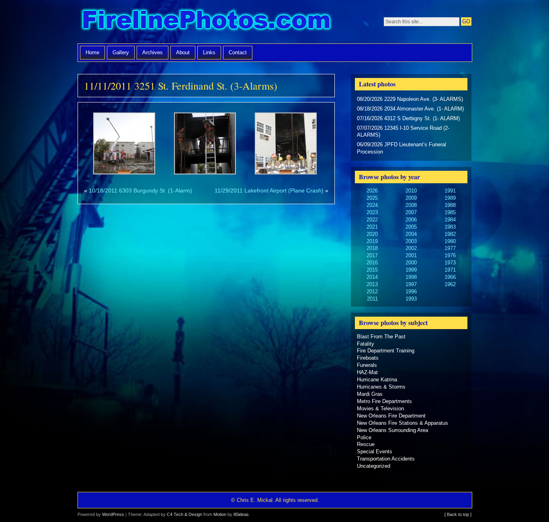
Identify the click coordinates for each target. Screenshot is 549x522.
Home (92, 52)
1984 (450, 220)
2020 (372, 234)
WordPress (113, 514)
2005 (411, 227)
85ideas (241, 514)
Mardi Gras (370, 394)
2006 (411, 220)
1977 (450, 248)
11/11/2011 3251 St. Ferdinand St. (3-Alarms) (180, 85)
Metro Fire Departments (384, 401)
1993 (411, 299)
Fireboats (368, 358)
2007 (411, 212)
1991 (450, 191)
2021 (372, 227)
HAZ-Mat (367, 372)
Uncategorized (373, 466)
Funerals (367, 365)
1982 (450, 234)
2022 (372, 220)
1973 (450, 263)
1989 (450, 198)
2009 (411, 198)
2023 (372, 212)
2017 (372, 255)
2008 (411, 205)
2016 (372, 263)
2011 (372, 299)
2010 (411, 191)
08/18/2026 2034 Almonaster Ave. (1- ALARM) (410, 109)
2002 (411, 248)
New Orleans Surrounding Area (392, 430)
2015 (372, 270)
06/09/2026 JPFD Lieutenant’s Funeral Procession (401, 148)
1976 (450, 255)
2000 (411, 263)
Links (209, 52)
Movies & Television (380, 408)
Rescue (366, 444)
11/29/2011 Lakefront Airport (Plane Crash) (269, 190)
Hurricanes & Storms (381, 387)
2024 (372, 205)
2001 (411, 255)
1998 (411, 277)
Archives (152, 52)
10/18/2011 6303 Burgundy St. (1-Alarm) (140, 190)
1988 (450, 205)
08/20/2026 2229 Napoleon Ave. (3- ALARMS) (410, 99)
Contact (238, 52)
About (183, 52)
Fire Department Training (385, 351)
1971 (450, 270)
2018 (372, 248)
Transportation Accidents (386, 459)
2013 (372, 284)
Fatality (365, 344)
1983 (450, 227)
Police (364, 437)
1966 (450, 277)
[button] (124, 145)
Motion (219, 514)
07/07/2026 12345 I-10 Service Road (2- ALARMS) (403, 131)
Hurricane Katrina (377, 380)
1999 (411, 270)
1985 (450, 212)
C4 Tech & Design (184, 514)
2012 (372, 292)
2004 (411, 234)
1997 (411, 284)
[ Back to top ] (458, 514)
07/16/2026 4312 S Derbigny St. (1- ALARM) (408, 118)
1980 (450, 241)
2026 (372, 191)
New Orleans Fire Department (391, 416)
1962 (450, 284)
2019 (372, 241)
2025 (372, 198)
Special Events (374, 451)
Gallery (121, 52)
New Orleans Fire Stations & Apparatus (402, 423)
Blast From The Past (381, 337)
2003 (411, 241)
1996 (411, 292)
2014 (372, 277)
